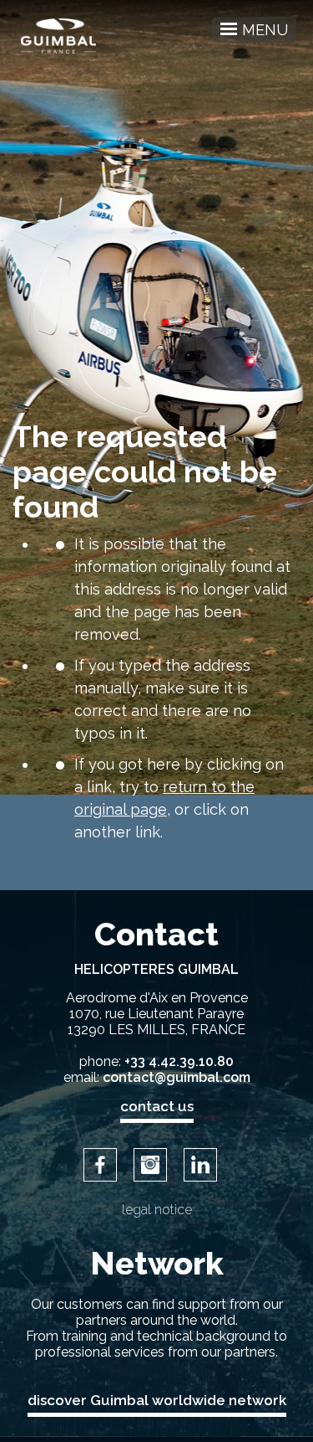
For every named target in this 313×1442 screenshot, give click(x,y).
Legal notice (157, 1210)
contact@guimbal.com (176, 1077)
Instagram (150, 1165)
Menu (265, 30)
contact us (157, 1106)
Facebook (100, 1165)
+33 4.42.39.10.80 (179, 1061)
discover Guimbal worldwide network (157, 1400)
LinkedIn (200, 1165)
